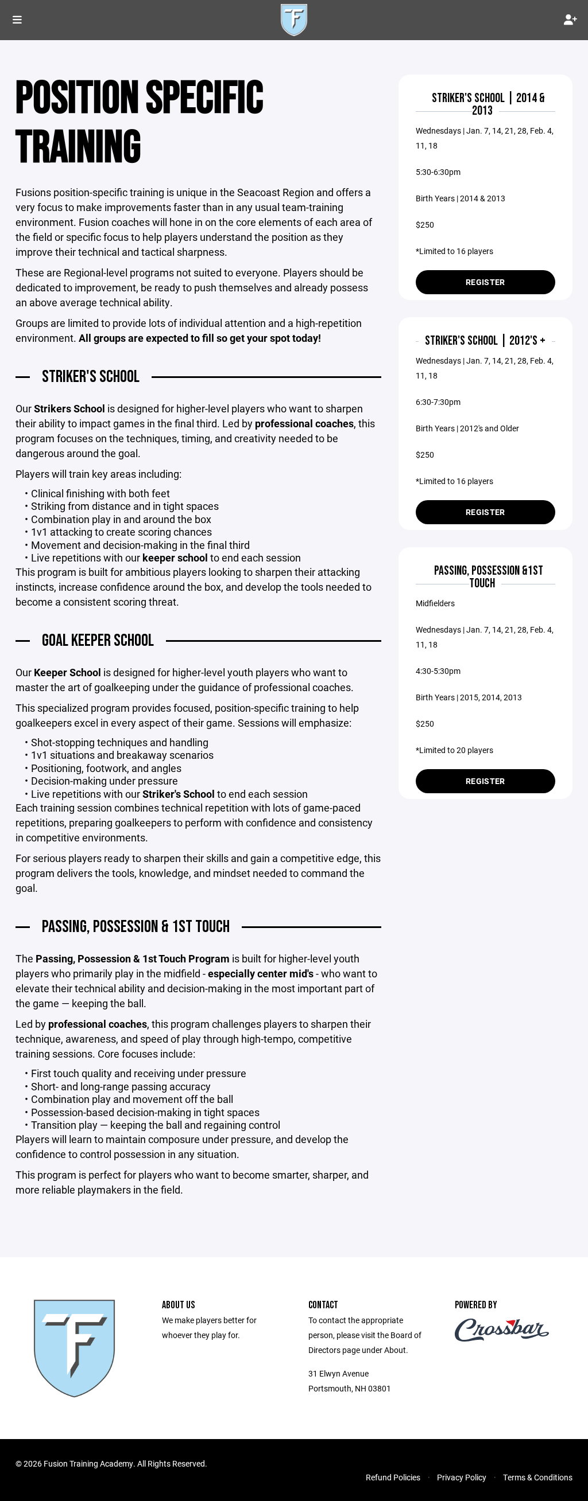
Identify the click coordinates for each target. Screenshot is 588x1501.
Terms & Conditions (537, 1477)
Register (485, 281)
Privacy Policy (461, 1477)
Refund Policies (393, 1477)
